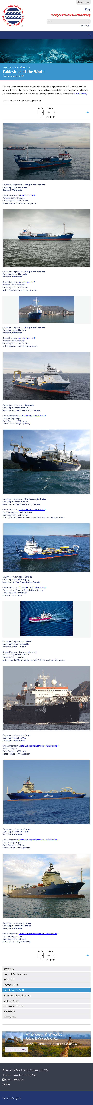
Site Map (6, 1084)
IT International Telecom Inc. (32, 415)
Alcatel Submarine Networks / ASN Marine (38, 746)
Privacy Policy (31, 1075)
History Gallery (10, 1016)
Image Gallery (9, 1011)
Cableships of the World (14, 990)
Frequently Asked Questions (15, 974)
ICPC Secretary (80, 93)
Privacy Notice (18, 1075)
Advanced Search (85, 25)
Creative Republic (14, 1098)
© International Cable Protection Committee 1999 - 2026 (25, 1070)
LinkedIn (8, 1079)
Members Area (84, 2)
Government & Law (11, 984)
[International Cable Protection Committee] (14, 16)
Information (24, 67)
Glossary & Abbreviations (14, 1006)
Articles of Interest (11, 1000)
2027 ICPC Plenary (17, 1049)
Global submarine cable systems (17, 995)
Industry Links (9, 979)
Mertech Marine (26, 195)
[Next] (87, 112)
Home (16, 67)
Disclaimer (6, 1075)
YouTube (20, 1079)
